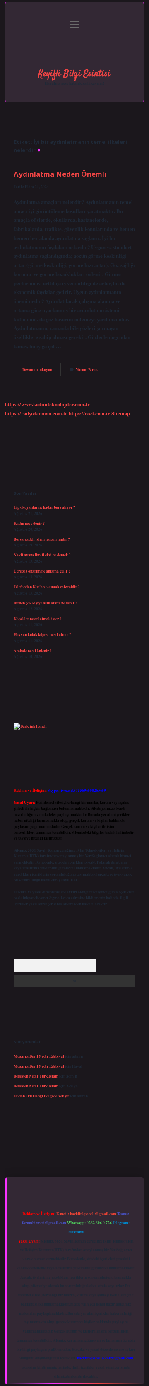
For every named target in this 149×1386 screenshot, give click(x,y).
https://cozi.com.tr (89, 413)
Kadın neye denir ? (29, 523)
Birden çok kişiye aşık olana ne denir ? (45, 603)
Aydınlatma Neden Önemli (60, 174)
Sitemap (120, 413)
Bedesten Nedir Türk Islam (36, 1076)
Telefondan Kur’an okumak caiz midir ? (47, 587)
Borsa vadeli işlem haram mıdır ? (42, 539)
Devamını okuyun (41, 371)
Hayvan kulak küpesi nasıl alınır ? (42, 634)
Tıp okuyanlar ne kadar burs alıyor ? (44, 507)
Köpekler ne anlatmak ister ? (38, 618)
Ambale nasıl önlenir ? (33, 650)
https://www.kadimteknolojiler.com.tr (47, 404)
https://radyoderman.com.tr (36, 413)
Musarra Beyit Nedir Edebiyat (39, 1056)
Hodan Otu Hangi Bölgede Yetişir (41, 1096)
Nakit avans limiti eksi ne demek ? (42, 555)
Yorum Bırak (87, 369)
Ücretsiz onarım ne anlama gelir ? (42, 571)
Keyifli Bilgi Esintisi (74, 73)
